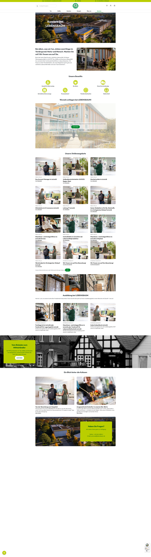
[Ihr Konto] (110, 5)
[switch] (147, 550)
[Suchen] (37, 5)
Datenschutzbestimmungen (95, 123)
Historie (19, 358)
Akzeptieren (75, 126)
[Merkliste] (107, 5)
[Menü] (149, 543)
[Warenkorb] (114, 6)
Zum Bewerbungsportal (67, 264)
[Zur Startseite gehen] (75, 6)
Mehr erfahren (38, 413)
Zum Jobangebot (38, 181)
